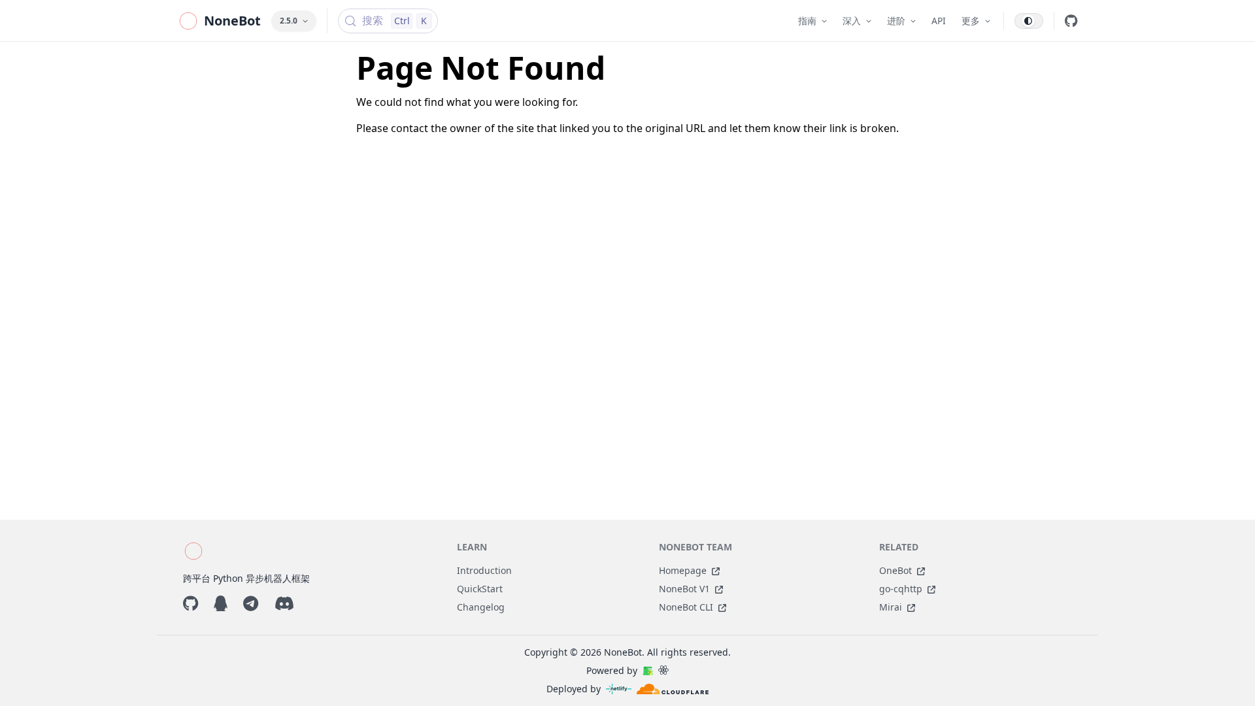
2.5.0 (288, 20)
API (938, 20)
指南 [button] (807, 20)
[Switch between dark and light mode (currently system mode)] (1028, 21)
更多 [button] (971, 20)
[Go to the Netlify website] (618, 689)
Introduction (484, 570)
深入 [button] (852, 20)
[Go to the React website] (663, 670)
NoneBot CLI (686, 607)
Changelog (481, 607)
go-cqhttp (900, 588)
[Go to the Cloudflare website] (673, 689)
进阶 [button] (896, 20)
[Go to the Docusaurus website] (648, 670)
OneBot (895, 570)
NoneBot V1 (684, 588)
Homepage (683, 570)
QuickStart (480, 588)
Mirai (890, 607)
